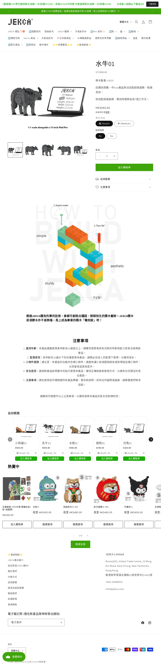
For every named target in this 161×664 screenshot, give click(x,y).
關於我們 (12, 571)
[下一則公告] (152, 11)
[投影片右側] (87, 535)
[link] (26, 429)
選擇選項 (47, 524)
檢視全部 (80, 544)
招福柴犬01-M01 (70, 507)
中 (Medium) (124, 123)
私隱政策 (12, 598)
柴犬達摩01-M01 (101, 507)
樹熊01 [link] (100, 443)
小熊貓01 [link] (21, 443)
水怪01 (36, 507)
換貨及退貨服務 (16, 587)
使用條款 (12, 604)
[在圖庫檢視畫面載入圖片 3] (47, 150)
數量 (98, 150)
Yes (111, 136)
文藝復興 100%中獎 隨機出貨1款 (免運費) (16, 508)
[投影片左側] (73, 535)
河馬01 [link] (127, 443)
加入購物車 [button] (26, 458)
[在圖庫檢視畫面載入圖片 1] (15, 150)
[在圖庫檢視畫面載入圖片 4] (64, 150)
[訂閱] (60, 622)
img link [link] (30, 203)
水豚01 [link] (73, 443)
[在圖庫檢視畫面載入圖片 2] (31, 150)
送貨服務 (12, 582)
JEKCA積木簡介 (15, 560)
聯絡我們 (12, 593)
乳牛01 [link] (46, 443)
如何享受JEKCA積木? (18, 565)
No (100, 136)
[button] (64, 31)
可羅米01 (128, 507)
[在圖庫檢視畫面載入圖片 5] (80, 150)
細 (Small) (104, 123)
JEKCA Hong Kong (21, 662)
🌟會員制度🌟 (15, 554)
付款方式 (12, 576)
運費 (108, 112)
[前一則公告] (9, 11)
